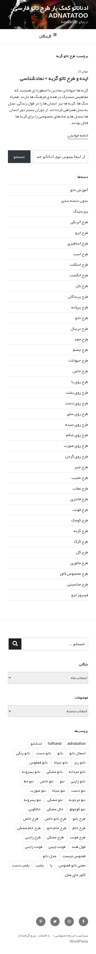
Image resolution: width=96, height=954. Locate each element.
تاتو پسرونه (31, 771)
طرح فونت (80, 509)
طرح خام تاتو (56, 828)
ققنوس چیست (74, 856)
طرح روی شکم (77, 435)
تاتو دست (43, 753)
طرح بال (82, 286)
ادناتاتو (36, 743)
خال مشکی (55, 809)
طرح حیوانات (78, 360)
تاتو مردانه (77, 771)
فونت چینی (56, 846)
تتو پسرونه (32, 800)
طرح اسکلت (79, 264)
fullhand (54, 743)
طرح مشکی (55, 837)
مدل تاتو (49, 856)
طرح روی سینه (76, 424)
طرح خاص (80, 371)
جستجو (19, 156)
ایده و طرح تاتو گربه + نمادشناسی (54, 78)
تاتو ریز (80, 762)
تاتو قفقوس (38, 762)
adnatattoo (76, 743)
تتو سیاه (58, 790)
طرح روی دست (76, 403)
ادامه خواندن (78, 135)
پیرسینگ (80, 211)
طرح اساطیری (77, 243)
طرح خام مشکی (29, 828)
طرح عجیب (80, 477)
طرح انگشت (79, 275)
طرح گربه (81, 531)
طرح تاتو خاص (55, 818)
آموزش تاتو (79, 190)
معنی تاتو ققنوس (72, 865)
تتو (62, 781)
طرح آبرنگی (79, 222)
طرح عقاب (80, 488)
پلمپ (40, 865)
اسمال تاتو (77, 753)
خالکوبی (34, 809)
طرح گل (82, 552)
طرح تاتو (81, 318)
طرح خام (79, 828)
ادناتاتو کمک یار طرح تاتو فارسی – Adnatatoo (49, 11)
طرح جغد (81, 339)
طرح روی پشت (77, 392)
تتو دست (78, 790)
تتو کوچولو (77, 809)
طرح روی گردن (76, 456)
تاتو (60, 753)
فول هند (79, 846)
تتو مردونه (77, 800)
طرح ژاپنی (33, 837)
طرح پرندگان (78, 296)
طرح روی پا (79, 382)
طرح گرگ (81, 541)
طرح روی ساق (77, 414)
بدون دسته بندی (74, 200)
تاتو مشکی (54, 771)
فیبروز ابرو (79, 595)
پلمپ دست (21, 865)
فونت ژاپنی (33, 846)
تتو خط (29, 781)
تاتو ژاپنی (78, 781)
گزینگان (45, 36)
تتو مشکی (55, 800)
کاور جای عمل (75, 875)
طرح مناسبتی (77, 584)
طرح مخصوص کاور (74, 573)
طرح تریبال (79, 328)
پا (51, 865)
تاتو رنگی (23, 753)
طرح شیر (81, 467)
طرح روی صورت (76, 445)
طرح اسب (80, 254)
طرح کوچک (79, 520)
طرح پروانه (79, 307)
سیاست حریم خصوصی (71, 935)
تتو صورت (38, 790)
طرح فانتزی (79, 499)
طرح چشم (80, 349)
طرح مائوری (79, 563)
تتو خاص (47, 781)
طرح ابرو (81, 232)
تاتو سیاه (61, 762)
